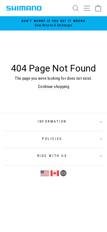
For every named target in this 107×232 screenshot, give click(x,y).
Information (52, 121)
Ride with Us (52, 156)
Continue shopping (53, 86)
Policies (52, 139)
